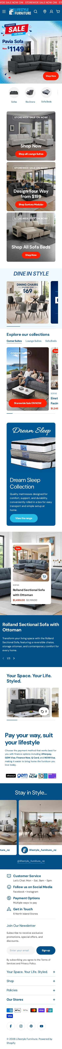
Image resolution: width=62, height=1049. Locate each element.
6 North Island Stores (25, 913)
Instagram (32, 891)
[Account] (51, 12)
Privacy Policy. (28, 963)
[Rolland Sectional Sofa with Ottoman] (31, 563)
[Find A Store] (45, 12)
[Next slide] (14, 658)
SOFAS (54, 393)
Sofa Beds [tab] (51, 341)
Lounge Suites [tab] (33, 341)
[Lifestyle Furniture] (28, 302)
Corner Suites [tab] (14, 341)
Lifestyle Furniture (27, 1039)
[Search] (36, 12)
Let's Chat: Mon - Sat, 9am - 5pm (32, 880)
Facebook (18, 891)
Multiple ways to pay (25, 902)
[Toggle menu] (4, 12)
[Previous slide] (3, 658)
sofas (16, 585)
